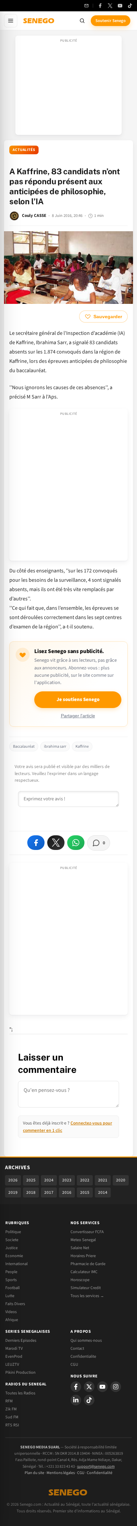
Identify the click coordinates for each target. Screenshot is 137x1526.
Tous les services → (87, 1296)
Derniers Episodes (20, 1340)
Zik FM (11, 1409)
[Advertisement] (68, 87)
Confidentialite (83, 1356)
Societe (11, 1240)
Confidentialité (99, 1473)
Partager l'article (78, 715)
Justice (11, 1248)
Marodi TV (14, 1348)
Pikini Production (20, 1372)
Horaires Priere (83, 1256)
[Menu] (10, 20)
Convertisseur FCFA (87, 1232)
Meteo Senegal (83, 1240)
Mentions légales (61, 1473)
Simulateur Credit (85, 1288)
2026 (13, 1180)
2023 (66, 1180)
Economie (14, 1256)
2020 (120, 1180)
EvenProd (13, 1356)
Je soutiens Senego (78, 699)
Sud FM (11, 1417)
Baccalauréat (24, 746)
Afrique (11, 1320)
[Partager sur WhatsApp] (75, 842)
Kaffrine (82, 746)
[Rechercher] (82, 20)
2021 (102, 1180)
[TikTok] (130, 5)
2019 (13, 1192)
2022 (84, 1180)
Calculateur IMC (83, 1272)
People (11, 1272)
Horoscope (79, 1280)
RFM (9, 1401)
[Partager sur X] (56, 842)
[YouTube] (120, 5)
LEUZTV (12, 1364)
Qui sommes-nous (86, 1340)
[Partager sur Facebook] (36, 842)
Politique (13, 1232)
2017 (49, 1192)
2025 (31, 1180)
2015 (84, 1192)
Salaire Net (79, 1248)
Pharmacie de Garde (87, 1264)
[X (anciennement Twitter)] (110, 5)
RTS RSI (12, 1425)
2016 (66, 1192)
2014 (102, 1192)
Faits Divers (15, 1304)
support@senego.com (96, 1466)
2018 (31, 1192)
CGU (74, 1364)
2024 (49, 1180)
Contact (77, 1348)
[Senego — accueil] (39, 21)
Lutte (9, 1296)
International (16, 1264)
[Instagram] (115, 1386)
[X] (89, 1386)
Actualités (24, 149)
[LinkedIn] (75, 1400)
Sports (11, 1280)
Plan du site (34, 1473)
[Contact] (86, 6)
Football (12, 1288)
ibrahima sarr (55, 746)
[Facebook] (100, 5)
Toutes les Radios (20, 1393)
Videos (11, 1312)
